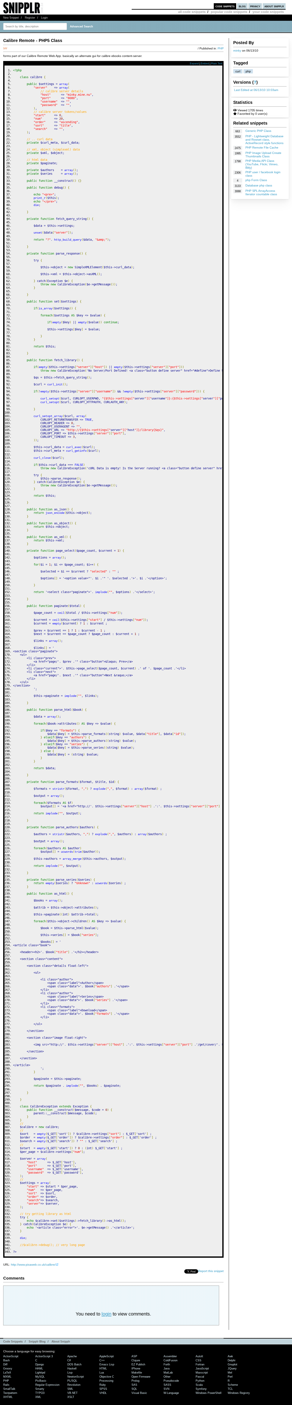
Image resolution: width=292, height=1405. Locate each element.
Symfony (201, 1388)
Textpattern (10, 1393)
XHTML (8, 1397)
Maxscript (202, 1372)
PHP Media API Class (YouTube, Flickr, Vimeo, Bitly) (261, 164)
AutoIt (199, 1356)
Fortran (200, 1364)
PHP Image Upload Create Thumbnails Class (263, 154)
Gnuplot (232, 1364)
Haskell (72, 1368)
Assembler (170, 1356)
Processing (106, 1380)
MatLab (168, 1372)
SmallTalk (9, 1388)
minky (237, 50)
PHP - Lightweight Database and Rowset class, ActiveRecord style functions (264, 139)
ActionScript (10, 1356)
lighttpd (40, 1372)
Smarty (39, 1388)
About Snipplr (61, 1341)
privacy (255, 6)
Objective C (106, 1376)
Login (44, 17)
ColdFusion (170, 1360)
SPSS (103, 1388)
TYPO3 (39, 1393)
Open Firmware (140, 1376)
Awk (230, 1356)
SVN (166, 1388)
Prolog (135, 1380)
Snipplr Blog (37, 1341)
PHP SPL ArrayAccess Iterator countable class (261, 192)
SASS (167, 1384)
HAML (39, 1368)
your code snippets (268, 12)
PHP (221, 48)
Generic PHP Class (258, 131)
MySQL (40, 1376)
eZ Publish (138, 1364)
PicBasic (40, 1380)
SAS (134, 1384)
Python (200, 1380)
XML (38, 1397)
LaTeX (7, 1372)
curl (237, 71)
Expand (194, 63)
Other (167, 1376)
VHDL (103, 1393)
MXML (7, 1376)
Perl (230, 1376)
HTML (103, 1368)
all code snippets (192, 12)
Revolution (73, 1384)
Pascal (200, 1376)
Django (39, 1364)
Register (30, 17)
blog (242, 6)
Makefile (136, 1372)
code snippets (224, 6)
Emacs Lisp (106, 1364)
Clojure (135, 1360)
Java (167, 1368)
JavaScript (202, 1368)
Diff (5, 1364)
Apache (72, 1356)
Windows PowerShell (208, 1393)
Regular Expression (47, 1384)
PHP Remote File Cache (261, 147)
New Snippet (11, 17)
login (106, 1314)
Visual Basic (139, 1393)
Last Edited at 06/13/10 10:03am (256, 90)
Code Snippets (13, 1341)
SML (70, 1388)
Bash (6, 1360)
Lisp (69, 1372)
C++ (102, 1360)
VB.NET (72, 1393)
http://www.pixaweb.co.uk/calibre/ (33, 1264)
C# (69, 1360)
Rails (6, 1384)
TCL (230, 1388)
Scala (199, 1384)
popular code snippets (229, 12)
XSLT (70, 1397)
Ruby (102, 1384)
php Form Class (256, 180)
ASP (134, 1356)
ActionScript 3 (44, 1356)
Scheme (233, 1384)
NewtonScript (75, 1376)
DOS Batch (74, 1364)
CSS (198, 1360)
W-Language (171, 1393)
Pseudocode (171, 1380)
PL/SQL (72, 1380)
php (248, 71)
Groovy (7, 1368)
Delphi (231, 1360)
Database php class (258, 185)
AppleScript (106, 1356)
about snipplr (274, 6)
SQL (134, 1388)
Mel (230, 1372)
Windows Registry (239, 1393)
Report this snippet (211, 1271)
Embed (205, 63)
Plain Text (216, 63)
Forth (167, 1364)
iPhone (135, 1368)
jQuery (232, 1368)
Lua (101, 1372)
